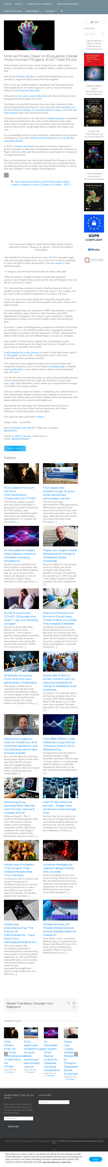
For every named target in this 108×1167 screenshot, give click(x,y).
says (15, 279)
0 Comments (10, 1072)
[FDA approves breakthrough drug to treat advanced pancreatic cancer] (60, 473)
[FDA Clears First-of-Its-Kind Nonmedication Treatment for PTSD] (21, 473)
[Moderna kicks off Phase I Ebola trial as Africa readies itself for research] (60, 910)
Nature (41, 416)
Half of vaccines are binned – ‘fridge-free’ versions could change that (59, 807)
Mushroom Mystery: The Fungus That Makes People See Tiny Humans (19, 870)
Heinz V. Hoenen (23, 436)
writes (59, 263)
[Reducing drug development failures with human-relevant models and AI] (21, 788)
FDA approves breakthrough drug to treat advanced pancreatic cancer (58, 493)
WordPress (62, 1141)
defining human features (43, 137)
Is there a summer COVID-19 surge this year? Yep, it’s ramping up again (21, 618)
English (96, 22)
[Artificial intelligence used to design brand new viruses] (60, 850)
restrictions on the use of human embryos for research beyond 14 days (39, 108)
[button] (62, 10)
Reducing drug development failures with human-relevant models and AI (19, 807)
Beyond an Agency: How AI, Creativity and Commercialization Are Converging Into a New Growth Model (21, 745)
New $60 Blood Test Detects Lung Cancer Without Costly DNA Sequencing (59, 744)
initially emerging (55, 118)
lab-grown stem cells (29, 90)
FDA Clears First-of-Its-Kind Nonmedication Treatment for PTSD (20, 493)
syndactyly (16, 369)
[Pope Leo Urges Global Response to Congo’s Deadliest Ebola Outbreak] (60, 536)
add (64, 271)
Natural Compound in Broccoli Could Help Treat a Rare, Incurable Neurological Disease (60, 618)
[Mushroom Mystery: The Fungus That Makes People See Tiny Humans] (21, 850)
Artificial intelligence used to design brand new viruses (58, 868)
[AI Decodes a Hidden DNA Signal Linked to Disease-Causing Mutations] (21, 536)
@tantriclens (10, 430)
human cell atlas (26, 76)
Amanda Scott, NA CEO (23, 427)
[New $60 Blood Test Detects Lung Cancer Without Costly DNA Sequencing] (60, 724)
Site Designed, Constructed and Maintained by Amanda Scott (77, 1142)
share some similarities (35, 95)
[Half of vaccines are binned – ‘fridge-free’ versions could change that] (60, 788)
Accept (95, 1159)
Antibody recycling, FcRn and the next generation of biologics (20, 679)
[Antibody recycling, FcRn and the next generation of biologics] (21, 661)
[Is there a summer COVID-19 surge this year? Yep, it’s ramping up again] (21, 598)
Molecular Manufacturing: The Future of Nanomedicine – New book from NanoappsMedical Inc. (20, 933)
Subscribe (13, 1126)
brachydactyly (57, 366)
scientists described (23, 146)
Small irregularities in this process (21, 352)
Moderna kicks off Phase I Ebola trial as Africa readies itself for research (60, 929)
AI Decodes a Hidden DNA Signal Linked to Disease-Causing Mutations (20, 555)
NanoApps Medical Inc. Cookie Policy (57, 1162)
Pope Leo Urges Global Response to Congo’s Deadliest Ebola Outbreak (60, 555)
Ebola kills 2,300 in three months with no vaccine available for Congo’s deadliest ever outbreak (60, 682)
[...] (16, 521)
